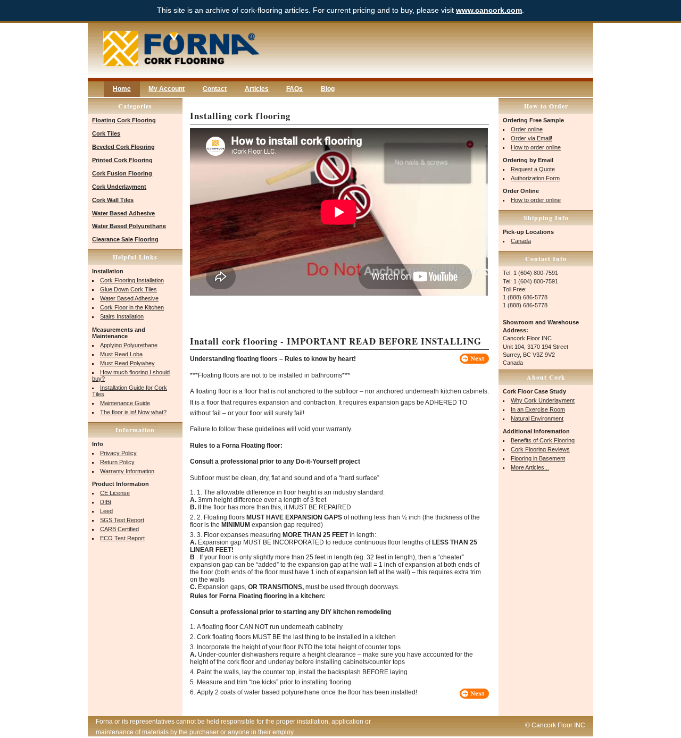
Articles (257, 89)
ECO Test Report (122, 538)
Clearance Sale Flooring (125, 239)
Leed (106, 511)
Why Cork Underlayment (543, 400)
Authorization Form (535, 178)
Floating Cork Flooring (124, 120)
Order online (527, 129)
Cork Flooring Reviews (540, 449)
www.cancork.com (489, 10)
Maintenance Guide (125, 403)
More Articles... (530, 467)
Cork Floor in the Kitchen (132, 307)
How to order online (536, 147)
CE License (115, 493)
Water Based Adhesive (123, 213)
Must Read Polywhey (127, 363)
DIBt (105, 502)
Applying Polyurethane (128, 345)
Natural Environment (537, 418)
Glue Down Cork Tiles (128, 289)
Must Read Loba (121, 354)
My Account (166, 89)
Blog (328, 89)
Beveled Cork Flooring (123, 147)
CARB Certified (119, 529)
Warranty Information (127, 471)
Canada (521, 241)
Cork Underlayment (119, 186)
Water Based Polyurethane (129, 226)
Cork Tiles (106, 133)
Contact (215, 89)
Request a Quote (533, 169)
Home (122, 89)
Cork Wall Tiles (113, 200)
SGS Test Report (122, 520)
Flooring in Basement (538, 458)
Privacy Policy (118, 453)
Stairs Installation (122, 316)
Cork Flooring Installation (132, 280)
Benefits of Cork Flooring (543, 440)
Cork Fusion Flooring (122, 173)
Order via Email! (531, 138)
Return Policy (117, 462)
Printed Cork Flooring (122, 160)
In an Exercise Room (538, 409)
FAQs (294, 89)
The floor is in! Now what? (133, 412)
